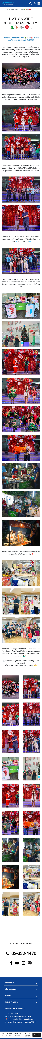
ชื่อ (5, 1018)
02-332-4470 (23, 953)
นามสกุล (7, 1029)
